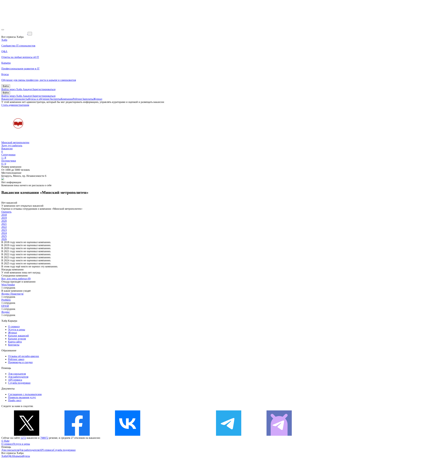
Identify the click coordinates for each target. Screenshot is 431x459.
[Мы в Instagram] (178, 434)
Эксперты (55, 99)
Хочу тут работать (11, 145)
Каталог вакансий (18, 335)
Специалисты (20, 99)
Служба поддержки (19, 382)
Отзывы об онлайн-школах (23, 356)
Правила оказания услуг (22, 397)
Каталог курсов (17, 338)
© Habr (5, 440)
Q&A (10, 456)
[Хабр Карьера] (14, 33)
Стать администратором (15, 105)
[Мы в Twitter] (26, 434)
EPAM (5, 305)
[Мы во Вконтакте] (127, 434)
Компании (67, 99)
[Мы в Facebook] (77, 434)
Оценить (6, 211)
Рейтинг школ (16, 359)
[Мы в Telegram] (228, 434)
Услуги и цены (16, 329)
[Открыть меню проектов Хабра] (2, 29)
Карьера (18, 456)
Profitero (6, 299)
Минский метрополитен (15, 142)
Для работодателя (18, 376)
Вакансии (7, 99)
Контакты (13, 344)
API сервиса (15, 379)
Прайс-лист (14, 400)
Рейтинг (77, 99)
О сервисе (14, 326)
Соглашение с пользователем (25, 394)
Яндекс (5, 312)
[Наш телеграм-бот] (279, 434)
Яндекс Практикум (12, 293)
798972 (44, 437)
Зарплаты (87, 99)
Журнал (97, 99)
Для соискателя (17, 373)
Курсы (26, 456)
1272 (23, 437)
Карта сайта (15, 341)
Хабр (4, 456)
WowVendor (8, 284)
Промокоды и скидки (20, 362)
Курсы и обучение (38, 99)
